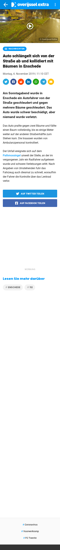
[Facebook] (13, 82)
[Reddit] (21, 82)
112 (31, 287)
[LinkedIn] (28, 82)
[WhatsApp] (36, 82)
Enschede (14, 287)
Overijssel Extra (49, 39)
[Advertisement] (30, 242)
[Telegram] (43, 82)
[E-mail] (51, 82)
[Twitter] (6, 82)
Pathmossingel (12, 155)
